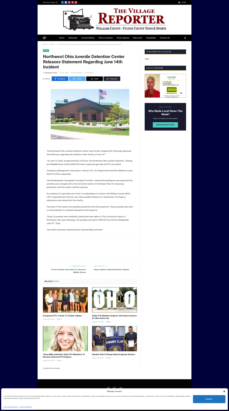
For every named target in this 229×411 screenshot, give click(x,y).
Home (61, 38)
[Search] (185, 38)
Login (147, 59)
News (46, 50)
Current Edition (88, 38)
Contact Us (165, 38)
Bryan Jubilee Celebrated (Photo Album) (111, 270)
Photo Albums (123, 38)
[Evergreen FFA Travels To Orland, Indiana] (65, 300)
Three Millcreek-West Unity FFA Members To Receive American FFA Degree (64, 355)
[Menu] (44, 38)
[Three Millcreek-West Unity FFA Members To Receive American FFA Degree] (65, 338)
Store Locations (106, 38)
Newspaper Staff (51, 73)
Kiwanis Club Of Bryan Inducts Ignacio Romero (113, 354)
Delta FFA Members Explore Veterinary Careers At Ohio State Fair (114, 317)
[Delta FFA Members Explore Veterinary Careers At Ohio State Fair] (114, 300)
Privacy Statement (25, 407)
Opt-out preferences (11, 407)
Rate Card (137, 38)
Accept (209, 399)
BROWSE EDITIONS (165, 125)
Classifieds (151, 38)
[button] (224, 391)
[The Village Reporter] (114, 20)
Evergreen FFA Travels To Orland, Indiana (62, 316)
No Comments (78, 73)
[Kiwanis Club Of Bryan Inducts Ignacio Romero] (114, 338)
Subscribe (72, 38)
